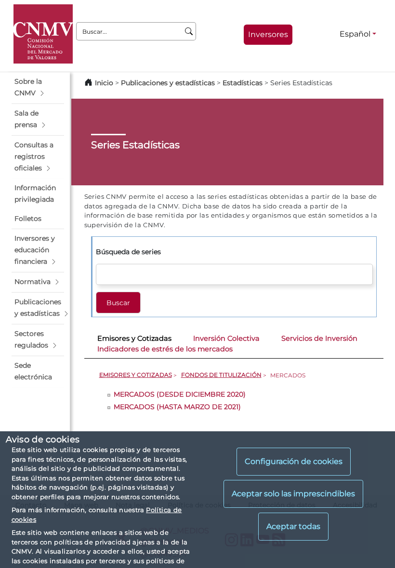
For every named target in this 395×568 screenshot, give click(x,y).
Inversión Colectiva (226, 338)
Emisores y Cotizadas (134, 338)
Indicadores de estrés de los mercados (165, 349)
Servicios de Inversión (319, 338)
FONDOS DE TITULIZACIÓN (221, 374)
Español (355, 34)
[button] (38, 87)
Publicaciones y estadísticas (168, 82)
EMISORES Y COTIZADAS (135, 374)
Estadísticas (243, 82)
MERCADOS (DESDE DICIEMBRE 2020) (180, 394)
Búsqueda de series (128, 251)
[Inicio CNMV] (43, 34)
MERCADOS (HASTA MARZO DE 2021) (177, 406)
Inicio (104, 82)
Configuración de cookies (293, 461)
